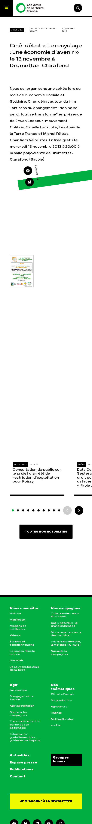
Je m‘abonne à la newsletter (46, 801)
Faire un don (18, 690)
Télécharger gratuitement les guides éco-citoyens (25, 737)
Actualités (20, 755)
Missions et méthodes (18, 627)
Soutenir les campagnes (18, 714)
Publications (21, 769)
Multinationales (62, 719)
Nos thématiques (63, 687)
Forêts (56, 725)
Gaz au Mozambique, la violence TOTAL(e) (66, 643)
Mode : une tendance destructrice (66, 634)
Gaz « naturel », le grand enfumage (64, 624)
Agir (14, 685)
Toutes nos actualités (46, 531)
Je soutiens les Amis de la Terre (24, 668)
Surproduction (61, 700)
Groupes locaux (61, 760)
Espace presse (23, 763)
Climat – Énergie (62, 694)
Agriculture (59, 706)
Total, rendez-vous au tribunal (65, 615)
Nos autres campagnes (59, 652)
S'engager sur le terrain (21, 698)
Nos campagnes (65, 608)
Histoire (15, 613)
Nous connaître (24, 608)
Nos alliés (17, 660)
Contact (17, 776)
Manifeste (17, 619)
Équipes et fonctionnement (22, 643)
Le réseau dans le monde (22, 652)
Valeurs (15, 635)
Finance (56, 713)
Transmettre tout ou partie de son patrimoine (25, 724)
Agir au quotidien (22, 705)
